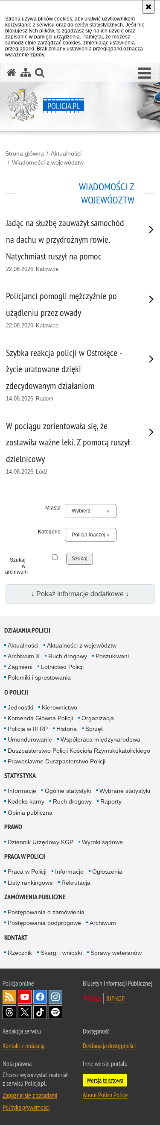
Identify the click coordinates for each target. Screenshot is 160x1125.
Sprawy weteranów (116, 952)
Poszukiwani (112, 656)
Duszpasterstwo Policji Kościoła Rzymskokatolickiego (79, 750)
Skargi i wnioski (61, 952)
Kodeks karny (26, 801)
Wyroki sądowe (102, 842)
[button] (144, 73)
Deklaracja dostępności (109, 1045)
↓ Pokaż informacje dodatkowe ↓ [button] (80, 594)
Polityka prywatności (26, 1107)
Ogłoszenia (107, 871)
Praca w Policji (25, 856)
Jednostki (20, 707)
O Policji (16, 692)
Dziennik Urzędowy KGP (40, 842)
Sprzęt (94, 728)
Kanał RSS (9, 997)
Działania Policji (27, 630)
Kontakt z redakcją (23, 1045)
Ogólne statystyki (68, 790)
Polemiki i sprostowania (39, 677)
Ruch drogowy (67, 656)
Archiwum (103, 922)
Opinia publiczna (30, 812)
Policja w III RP (28, 728)
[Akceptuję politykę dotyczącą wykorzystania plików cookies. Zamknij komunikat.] (148, 7)
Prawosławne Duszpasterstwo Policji (56, 761)
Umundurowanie (30, 739)
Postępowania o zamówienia (46, 912)
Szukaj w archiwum (15, 566)
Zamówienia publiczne (35, 896)
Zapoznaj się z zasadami (30, 1095)
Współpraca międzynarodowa (100, 739)
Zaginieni (20, 666)
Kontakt (16, 937)
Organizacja (97, 718)
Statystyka (20, 775)
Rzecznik (20, 952)
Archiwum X (24, 656)
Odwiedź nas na (25, 997)
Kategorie (49, 532)
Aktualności (66, 153)
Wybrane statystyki (124, 790)
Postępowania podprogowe (44, 922)
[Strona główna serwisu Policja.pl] (11, 72)
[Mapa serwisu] (25, 72)
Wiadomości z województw (48, 162)
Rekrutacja (75, 882)
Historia (66, 728)
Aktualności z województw (81, 645)
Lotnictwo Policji (62, 666)
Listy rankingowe (30, 882)
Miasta (53, 508)
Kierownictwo (59, 707)
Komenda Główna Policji (40, 718)
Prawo (13, 826)
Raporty (111, 801)
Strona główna (24, 153)
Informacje (22, 790)
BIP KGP (115, 998)
